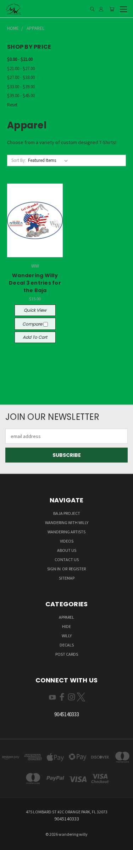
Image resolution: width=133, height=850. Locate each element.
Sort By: (18, 160)
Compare (32, 324)
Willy (67, 635)
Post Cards (66, 654)
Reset (12, 105)
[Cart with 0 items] (111, 9)
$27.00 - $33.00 (21, 77)
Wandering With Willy (66, 522)
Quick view (35, 310)
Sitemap (66, 578)
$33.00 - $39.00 (21, 87)
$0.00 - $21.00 (20, 59)
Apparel (66, 617)
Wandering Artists (66, 531)
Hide (66, 626)
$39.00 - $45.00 (21, 96)
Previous (11, 843)
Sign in (54, 568)
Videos (66, 541)
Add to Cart (35, 337)
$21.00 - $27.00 (21, 68)
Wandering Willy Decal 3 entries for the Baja (35, 283)
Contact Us (67, 559)
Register (77, 568)
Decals (67, 645)
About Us (66, 550)
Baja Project (66, 513)
